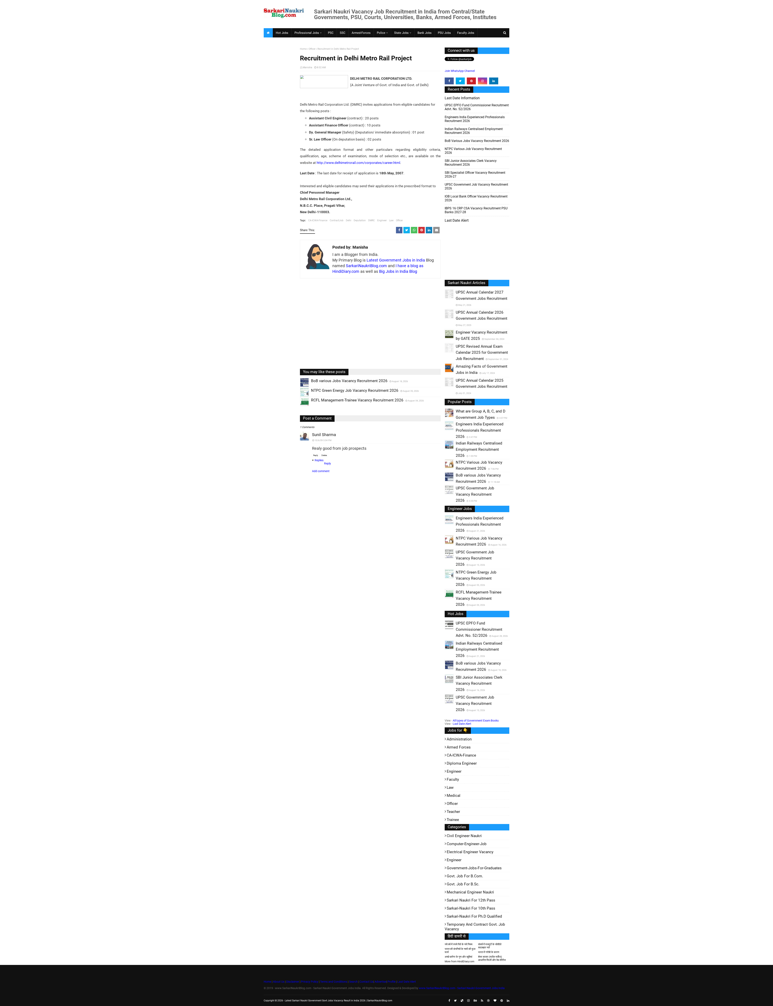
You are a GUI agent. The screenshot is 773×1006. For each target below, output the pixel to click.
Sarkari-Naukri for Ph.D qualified (474, 916)
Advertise (380, 981)
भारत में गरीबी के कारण (488, 952)
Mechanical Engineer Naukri (470, 892)
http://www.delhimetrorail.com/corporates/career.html (358, 163)
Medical (453, 795)
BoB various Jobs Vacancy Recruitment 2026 (477, 141)
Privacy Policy (309, 981)
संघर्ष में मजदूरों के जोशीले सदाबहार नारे (489, 946)
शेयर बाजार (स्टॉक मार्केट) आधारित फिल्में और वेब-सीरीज (492, 958)
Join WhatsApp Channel (460, 70)
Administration (459, 739)
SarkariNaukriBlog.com (366, 265)
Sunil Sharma (324, 434)
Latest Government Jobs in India (396, 260)
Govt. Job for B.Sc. (463, 884)
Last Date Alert (462, 723)
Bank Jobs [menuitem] (425, 33)
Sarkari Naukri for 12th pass (471, 900)
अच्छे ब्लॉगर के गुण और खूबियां (458, 956)
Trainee (453, 819)
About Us (278, 981)
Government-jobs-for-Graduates (474, 868)
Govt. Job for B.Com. (465, 876)
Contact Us (366, 981)
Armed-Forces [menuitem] (361, 33)
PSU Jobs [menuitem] (444, 33)
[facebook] (449, 81)
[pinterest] (471, 81)
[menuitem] (268, 32)
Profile (392, 981)
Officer (312, 49)
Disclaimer (292, 981)
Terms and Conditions (333, 981)
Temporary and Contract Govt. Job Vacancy (475, 926)
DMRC (371, 220)
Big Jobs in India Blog (398, 271)
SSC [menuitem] (342, 33)
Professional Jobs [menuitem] (307, 33)
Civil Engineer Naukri (464, 835)
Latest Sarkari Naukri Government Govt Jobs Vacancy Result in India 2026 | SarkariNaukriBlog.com (338, 1000)
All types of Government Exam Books (476, 720)
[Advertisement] (280, 110)
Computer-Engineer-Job (467, 844)
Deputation (360, 220)
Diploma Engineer (462, 763)
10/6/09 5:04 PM (323, 440)
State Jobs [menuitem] (401, 33)
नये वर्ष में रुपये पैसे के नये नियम (458, 944)
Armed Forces (459, 747)
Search (353, 981)
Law (391, 220)
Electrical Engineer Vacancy (470, 852)
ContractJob (336, 220)
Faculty (453, 779)
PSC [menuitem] (331, 33)
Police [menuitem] (381, 33)
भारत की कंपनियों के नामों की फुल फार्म (460, 950)
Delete (324, 455)
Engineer (382, 220)
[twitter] (460, 81)
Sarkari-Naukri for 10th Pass (471, 908)
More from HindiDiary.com (459, 961)
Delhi (348, 220)
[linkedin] (493, 81)
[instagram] (482, 81)
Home (303, 49)
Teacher (453, 811)
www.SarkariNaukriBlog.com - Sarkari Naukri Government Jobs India (462, 988)
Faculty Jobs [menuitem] (465, 33)
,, (300, 396)
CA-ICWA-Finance (317, 220)
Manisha (307, 67)
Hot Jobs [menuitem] (282, 33)
